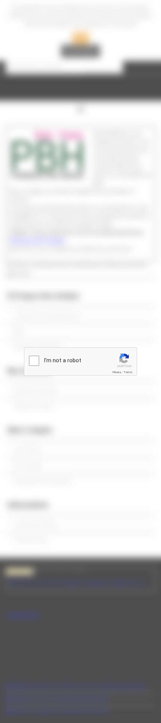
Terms (128, 372)
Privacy (116, 372)
